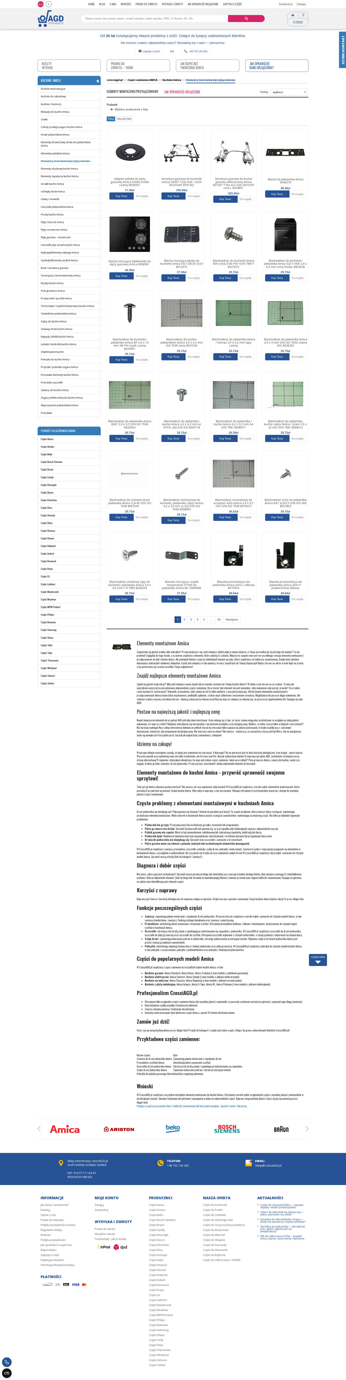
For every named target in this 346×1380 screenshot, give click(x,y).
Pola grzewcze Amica (53, 290)
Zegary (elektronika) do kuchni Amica (62, 397)
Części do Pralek (213, 1210)
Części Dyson (47, 492)
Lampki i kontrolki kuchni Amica (58, 344)
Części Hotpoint (48, 546)
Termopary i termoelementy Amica (60, 275)
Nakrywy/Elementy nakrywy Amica (60, 252)
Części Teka (46, 652)
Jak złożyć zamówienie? (55, 1205)
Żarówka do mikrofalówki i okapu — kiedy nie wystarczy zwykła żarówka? (282, 1220)
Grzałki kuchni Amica (52, 184)
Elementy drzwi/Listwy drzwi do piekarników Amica (66, 144)
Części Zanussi (48, 675)
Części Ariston (47, 446)
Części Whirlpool (49, 668)
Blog (102, 4)
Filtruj (111, 119)
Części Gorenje (48, 515)
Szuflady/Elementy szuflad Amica (59, 260)
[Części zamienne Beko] (173, 1129)
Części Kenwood (48, 561)
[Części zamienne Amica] (65, 1129)
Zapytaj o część (232, 4)
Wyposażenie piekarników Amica (59, 405)
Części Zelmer (47, 683)
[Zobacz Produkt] (129, 152)
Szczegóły (142, 196)
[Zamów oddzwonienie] (7, 1362)
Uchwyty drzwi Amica (53, 191)
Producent (112, 105)
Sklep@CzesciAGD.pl (268, 1165)
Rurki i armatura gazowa (54, 268)
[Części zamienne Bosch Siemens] (227, 1129)
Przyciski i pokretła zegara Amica (59, 367)
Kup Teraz (122, 196)
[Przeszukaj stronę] (246, 18)
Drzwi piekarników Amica (55, 134)
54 (219, 619)
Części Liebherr (48, 584)
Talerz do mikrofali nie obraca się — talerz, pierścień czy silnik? (282, 1213)
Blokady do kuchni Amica (55, 112)
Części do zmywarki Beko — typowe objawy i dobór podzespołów (281, 1206)
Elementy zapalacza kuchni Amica (59, 176)
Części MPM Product (50, 607)
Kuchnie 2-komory (51, 104)
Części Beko (46, 454)
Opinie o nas (48, 1215)
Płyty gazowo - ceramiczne (56, 237)
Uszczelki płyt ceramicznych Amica (60, 245)
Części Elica (46, 507)
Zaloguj (301, 4)
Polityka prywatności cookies (58, 1225)
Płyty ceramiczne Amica (54, 229)
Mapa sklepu (48, 1250)
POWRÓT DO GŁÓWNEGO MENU (58, 430)
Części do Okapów (214, 1240)
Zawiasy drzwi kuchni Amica (56, 329)
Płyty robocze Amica (52, 222)
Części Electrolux (49, 500)
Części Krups (47, 568)
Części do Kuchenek (215, 1205)
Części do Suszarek (214, 1245)
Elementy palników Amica (55, 153)
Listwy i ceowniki (50, 199)
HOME (91, 4)
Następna (232, 619)
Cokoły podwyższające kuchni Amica (61, 127)
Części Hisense (48, 530)
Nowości (126, 4)
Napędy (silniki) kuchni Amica (57, 336)
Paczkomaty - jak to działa (110, 1239)
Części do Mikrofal (214, 1235)
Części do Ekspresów (215, 1230)
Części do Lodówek (214, 1215)
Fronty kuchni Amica (52, 214)
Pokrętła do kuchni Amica (55, 359)
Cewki (44, 119)
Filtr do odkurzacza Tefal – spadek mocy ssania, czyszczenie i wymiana (282, 1237)
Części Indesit (47, 553)
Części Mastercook (49, 591)
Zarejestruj (285, 4)
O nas (113, 4)
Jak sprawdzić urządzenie (203, 4)
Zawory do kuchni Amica (55, 390)
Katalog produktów (52, 1260)
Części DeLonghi (48, 484)
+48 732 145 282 (198, 51)
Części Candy (47, 477)
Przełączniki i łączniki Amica (56, 298)
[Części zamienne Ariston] (119, 1129)
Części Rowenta (48, 622)
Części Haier (47, 523)
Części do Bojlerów (214, 1255)
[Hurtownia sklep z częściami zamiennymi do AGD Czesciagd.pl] (51, 18)
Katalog (45, 1210)
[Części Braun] (281, 1129)
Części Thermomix (49, 660)
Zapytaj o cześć (151, 51)
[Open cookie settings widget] (7, 1373)
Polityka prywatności (53, 1240)
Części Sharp (47, 637)
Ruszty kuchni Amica (52, 283)
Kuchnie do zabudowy (53, 96)
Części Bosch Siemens (51, 461)
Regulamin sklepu (51, 1230)
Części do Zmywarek (215, 1250)
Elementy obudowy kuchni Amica (59, 168)
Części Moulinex (48, 599)
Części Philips (47, 614)
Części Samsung (48, 629)
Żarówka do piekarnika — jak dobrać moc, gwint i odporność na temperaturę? (282, 1228)
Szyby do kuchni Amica (53, 321)
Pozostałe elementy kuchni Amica (59, 375)
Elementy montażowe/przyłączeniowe (65, 161)
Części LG (45, 576)
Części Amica (47, 439)
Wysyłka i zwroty (172, 4)
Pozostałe (46, 413)
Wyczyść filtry (124, 119)
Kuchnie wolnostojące (53, 88)
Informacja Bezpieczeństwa (57, 1265)
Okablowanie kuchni (52, 352)
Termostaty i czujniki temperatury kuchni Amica (67, 306)
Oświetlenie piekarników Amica (58, 313)
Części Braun (47, 469)
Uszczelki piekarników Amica (57, 207)
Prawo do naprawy (52, 1220)
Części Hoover (47, 538)
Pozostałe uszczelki (52, 382)
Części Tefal (46, 645)
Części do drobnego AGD (218, 1220)
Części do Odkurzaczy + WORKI (221, 1260)
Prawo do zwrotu (146, 4)
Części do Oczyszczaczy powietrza (224, 1225)
